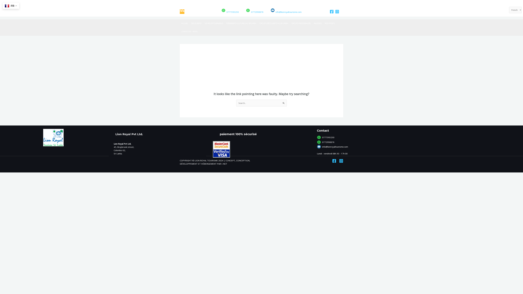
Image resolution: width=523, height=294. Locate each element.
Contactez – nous (189, 31)
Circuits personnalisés (301, 23)
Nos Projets (330, 23)
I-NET (224, 163)
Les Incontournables (214, 23)
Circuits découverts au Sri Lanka (274, 23)
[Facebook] (332, 12)
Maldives (318, 23)
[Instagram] (337, 12)
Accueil (184, 23)
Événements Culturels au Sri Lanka (241, 23)
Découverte (196, 23)
